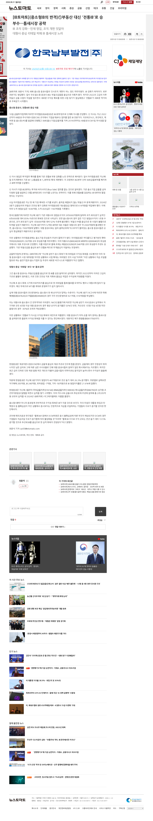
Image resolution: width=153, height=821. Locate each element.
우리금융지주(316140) (43, 390)
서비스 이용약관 (105, 808)
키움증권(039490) (36, 296)
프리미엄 (122, 8)
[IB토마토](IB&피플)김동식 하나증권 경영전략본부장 (79, 484)
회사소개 (35, 808)
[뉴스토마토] (20, 8)
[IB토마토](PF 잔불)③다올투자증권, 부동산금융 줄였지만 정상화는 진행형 (87, 492)
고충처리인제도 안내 (89, 808)
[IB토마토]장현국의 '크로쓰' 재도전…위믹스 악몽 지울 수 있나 (83, 489)
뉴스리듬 (117, 82)
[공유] (129, 34)
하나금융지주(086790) (85, 390)
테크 (96, 8)
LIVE (108, 2)
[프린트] (125, 34)
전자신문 (116, 2)
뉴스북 (24, 486)
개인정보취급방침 (64, 808)
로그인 (138, 2)
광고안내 (52, 808)
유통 (104, 8)
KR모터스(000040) (89, 241)
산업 (88, 8)
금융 (80, 8)
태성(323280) (68, 244)
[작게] (141, 34)
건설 (112, 8)
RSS (114, 808)
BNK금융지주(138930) (64, 390)
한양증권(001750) (87, 319)
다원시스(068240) (70, 241)
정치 (47, 8)
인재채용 (44, 808)
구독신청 (122, 808)
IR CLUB (76, 808)
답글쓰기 (117, 34)
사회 (63, 8)
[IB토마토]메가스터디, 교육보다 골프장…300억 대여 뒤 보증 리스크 (85, 487)
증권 (71, 8)
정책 (55, 8)
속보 (39, 8)
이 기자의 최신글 (66, 481)
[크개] (137, 34)
